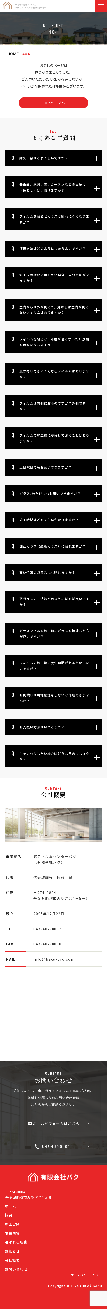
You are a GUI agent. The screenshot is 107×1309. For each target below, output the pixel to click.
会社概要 (12, 1260)
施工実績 (12, 1224)
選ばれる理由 (16, 1242)
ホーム (10, 1206)
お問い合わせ (16, 1269)
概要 (8, 1214)
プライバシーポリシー (86, 1275)
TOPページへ (53, 102)
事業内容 (12, 1233)
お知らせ (12, 1251)
